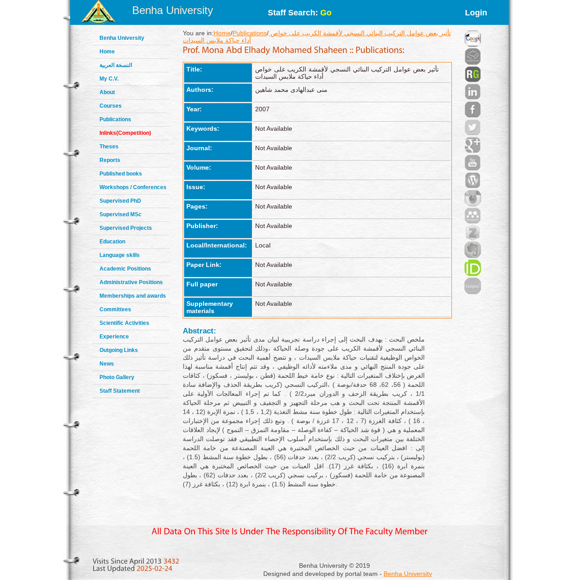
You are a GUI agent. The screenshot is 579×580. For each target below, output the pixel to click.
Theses (109, 146)
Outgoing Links (119, 350)
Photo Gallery (117, 377)
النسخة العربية (116, 65)
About (107, 92)
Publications (115, 119)
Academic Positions (125, 269)
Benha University (172, 10)
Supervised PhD (120, 201)
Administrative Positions (131, 282)
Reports (110, 160)
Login (476, 12)
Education (112, 241)
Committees (115, 309)
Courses (111, 106)
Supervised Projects (126, 228)
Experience (114, 336)
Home (107, 51)
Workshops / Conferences (133, 187)
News (107, 364)
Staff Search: (300, 12)
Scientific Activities (124, 323)
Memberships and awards (133, 296)
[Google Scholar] (473, 27)
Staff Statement (120, 391)
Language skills (120, 255)
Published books (121, 174)
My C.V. (109, 79)
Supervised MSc (121, 214)
